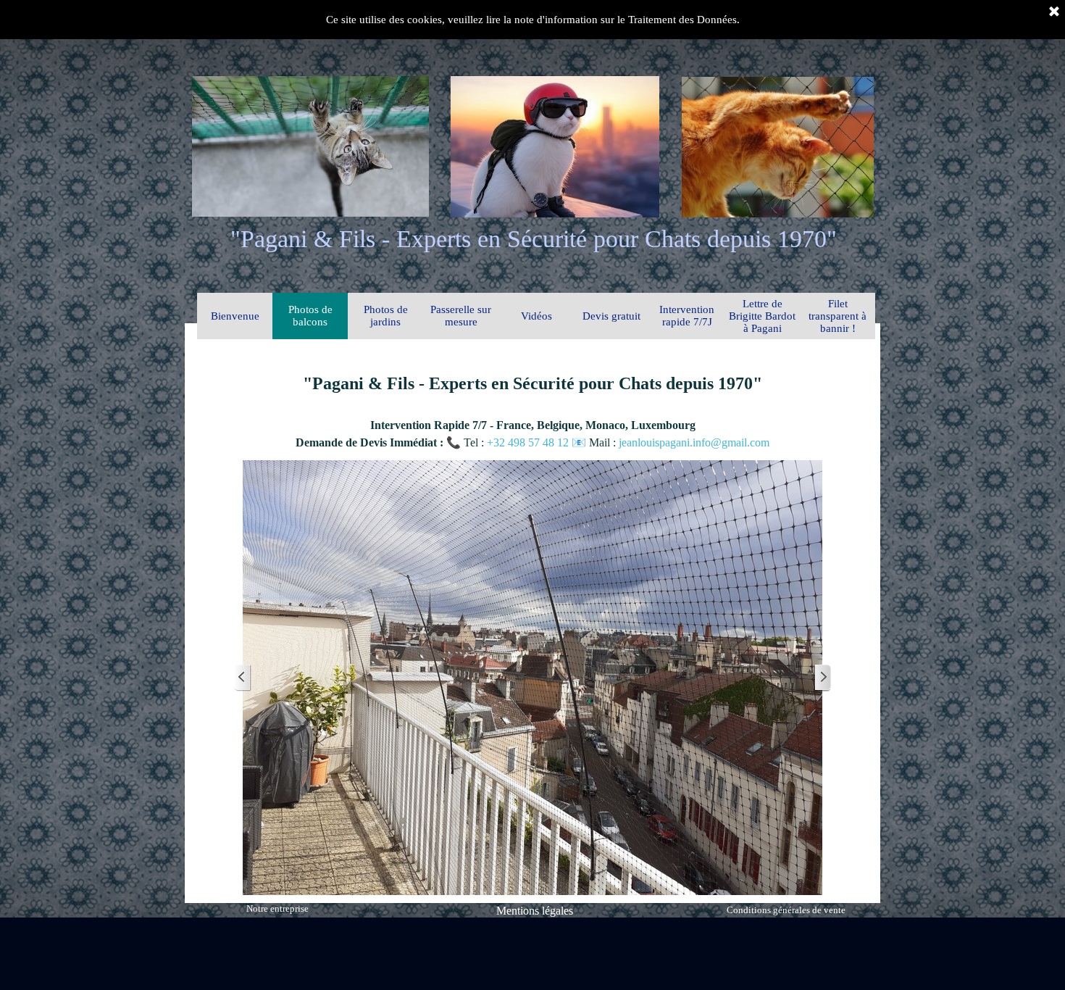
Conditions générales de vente (786, 909)
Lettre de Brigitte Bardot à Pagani (762, 316)
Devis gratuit (611, 316)
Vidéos (536, 316)
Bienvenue (235, 316)
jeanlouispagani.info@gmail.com (694, 442)
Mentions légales (534, 910)
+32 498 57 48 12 (529, 442)
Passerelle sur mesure (460, 316)
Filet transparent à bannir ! (837, 316)
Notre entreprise (277, 908)
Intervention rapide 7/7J (686, 316)
